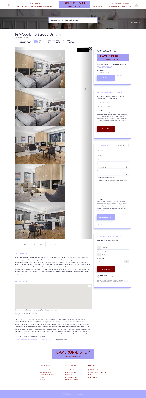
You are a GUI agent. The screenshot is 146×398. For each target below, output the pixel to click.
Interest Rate (101, 259)
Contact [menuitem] (42, 377)
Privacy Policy (100, 122)
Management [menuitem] (47, 6)
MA (28, 340)
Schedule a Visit (120, 145)
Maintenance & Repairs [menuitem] (71, 379)
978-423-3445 (36, 3)
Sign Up (137, 22)
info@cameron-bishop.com (121, 3)
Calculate (106, 269)
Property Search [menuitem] (21, 6)
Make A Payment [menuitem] (45, 370)
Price (98, 245)
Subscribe (105, 129)
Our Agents (119, 75)
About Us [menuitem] (42, 379)
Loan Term (100, 240)
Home (17, 340)
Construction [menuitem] (98, 6)
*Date (98, 164)
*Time (98, 171)
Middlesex (34, 340)
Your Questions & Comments (105, 178)
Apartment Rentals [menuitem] (35, 6)
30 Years (108, 240)
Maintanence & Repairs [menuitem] (113, 6)
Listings (23, 340)
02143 (50, 340)
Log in (132, 22)
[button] (95, 20)
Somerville (43, 340)
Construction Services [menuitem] (71, 377)
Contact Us (105, 78)
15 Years (115, 240)
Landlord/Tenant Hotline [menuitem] (47, 375)
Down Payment (101, 252)
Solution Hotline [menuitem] (128, 6)
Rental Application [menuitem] (45, 372)
